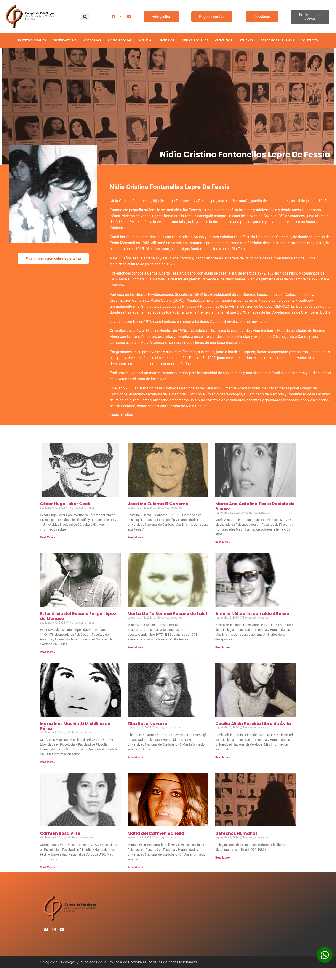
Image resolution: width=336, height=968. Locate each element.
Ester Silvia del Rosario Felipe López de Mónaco (78, 616)
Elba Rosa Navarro (147, 723)
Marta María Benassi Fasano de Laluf (168, 613)
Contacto (309, 40)
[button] (85, 16)
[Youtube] (129, 17)
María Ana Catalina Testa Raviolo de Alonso (255, 506)
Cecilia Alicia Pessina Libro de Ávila (253, 723)
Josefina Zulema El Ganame (158, 504)
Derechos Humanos (277, 40)
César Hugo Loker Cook (65, 504)
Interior (167, 40)
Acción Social (120, 40)
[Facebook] (113, 17)
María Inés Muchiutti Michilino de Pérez (75, 726)
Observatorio (65, 40)
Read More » (47, 537)
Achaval (146, 40)
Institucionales (32, 40)
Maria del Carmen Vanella (156, 833)
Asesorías (92, 40)
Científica (223, 40)
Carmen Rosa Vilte (60, 833)
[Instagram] (121, 17)
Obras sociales (195, 40)
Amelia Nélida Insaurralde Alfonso (252, 613)
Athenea (246, 40)
